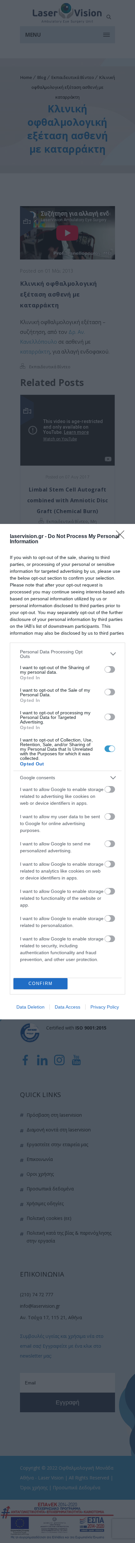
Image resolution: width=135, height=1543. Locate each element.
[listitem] (67, 654)
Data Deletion (30, 1007)
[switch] (110, 669)
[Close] (122, 536)
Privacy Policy (104, 1007)
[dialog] (67, 771)
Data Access (67, 1007)
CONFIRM (41, 983)
